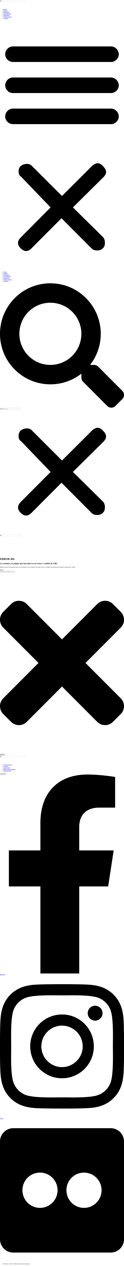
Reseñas (5, 11)
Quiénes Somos (7, 17)
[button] (62, 145)
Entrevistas (6, 15)
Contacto (5, 18)
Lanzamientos (7, 14)
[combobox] (8, 572)
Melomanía (6, 12)
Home (5, 9)
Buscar (2, 409)
